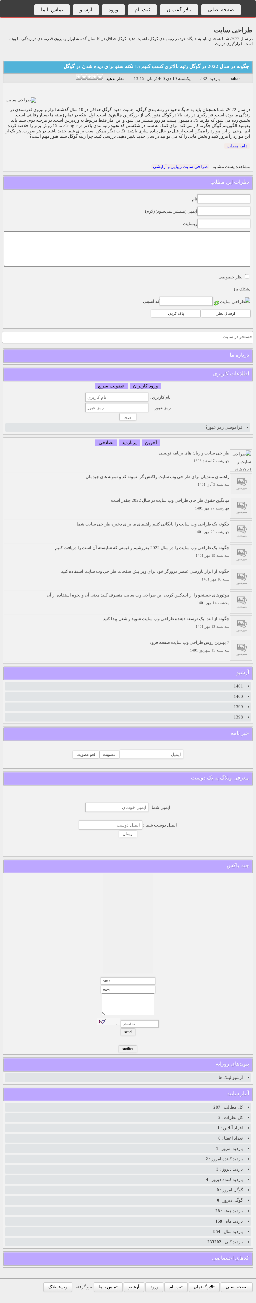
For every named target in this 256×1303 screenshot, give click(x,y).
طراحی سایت (233, 30)
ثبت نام (142, 9)
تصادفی (106, 442)
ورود (113, 9)
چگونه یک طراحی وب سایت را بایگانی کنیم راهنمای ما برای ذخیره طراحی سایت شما (153, 527)
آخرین (151, 442)
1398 (238, 717)
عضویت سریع (111, 385)
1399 (238, 706)
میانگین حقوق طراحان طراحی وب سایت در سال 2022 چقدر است (170, 504)
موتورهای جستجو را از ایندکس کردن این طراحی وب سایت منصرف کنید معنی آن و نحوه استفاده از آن (138, 598)
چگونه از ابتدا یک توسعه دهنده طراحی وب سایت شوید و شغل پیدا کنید (166, 622)
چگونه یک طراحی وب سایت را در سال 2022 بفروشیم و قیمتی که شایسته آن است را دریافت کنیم (142, 551)
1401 (238, 686)
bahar (235, 78)
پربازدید (129, 442)
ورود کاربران (145, 385)
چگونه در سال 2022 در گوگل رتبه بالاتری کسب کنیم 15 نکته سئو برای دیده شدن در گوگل (156, 66)
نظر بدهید (115, 78)
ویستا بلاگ (57, 1286)
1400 (238, 696)
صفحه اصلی (221, 9)
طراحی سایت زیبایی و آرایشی (180, 166)
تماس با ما (52, 9)
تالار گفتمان (179, 9)
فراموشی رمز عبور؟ (223, 427)
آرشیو (86, 9)
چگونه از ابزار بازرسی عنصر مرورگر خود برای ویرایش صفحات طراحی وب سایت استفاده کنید (145, 575)
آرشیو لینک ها (231, 1077)
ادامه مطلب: (237, 145)
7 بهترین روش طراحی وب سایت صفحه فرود (189, 646)
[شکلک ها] (242, 289)
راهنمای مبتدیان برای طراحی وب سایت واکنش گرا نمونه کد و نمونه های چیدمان (157, 480)
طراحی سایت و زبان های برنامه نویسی (194, 456)
